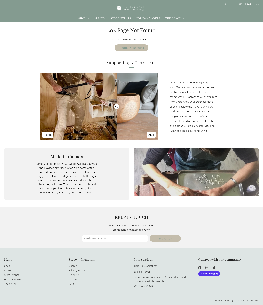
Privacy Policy (77, 270)
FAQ (71, 284)
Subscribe (165, 238)
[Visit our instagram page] (207, 267)
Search (228, 3)
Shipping (74, 274)
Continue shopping (131, 47)
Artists (100, 18)
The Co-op (173, 18)
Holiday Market (148, 18)
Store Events (120, 18)
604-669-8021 (142, 271)
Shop (82, 18)
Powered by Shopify (224, 300)
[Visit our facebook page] (199, 267)
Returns (73, 279)
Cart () (245, 3)
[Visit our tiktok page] (214, 267)
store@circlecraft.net (145, 265)
